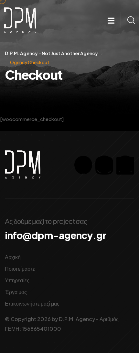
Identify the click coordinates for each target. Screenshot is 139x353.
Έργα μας (16, 291)
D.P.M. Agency (77, 319)
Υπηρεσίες (17, 280)
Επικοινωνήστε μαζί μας (32, 303)
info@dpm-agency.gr (55, 235)
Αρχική (13, 257)
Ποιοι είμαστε (20, 268)
